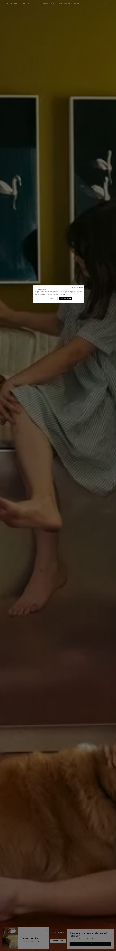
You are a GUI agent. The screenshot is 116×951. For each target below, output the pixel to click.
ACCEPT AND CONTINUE (65, 298)
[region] (58, 294)
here (64, 294)
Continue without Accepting (77, 287)
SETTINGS (52, 298)
